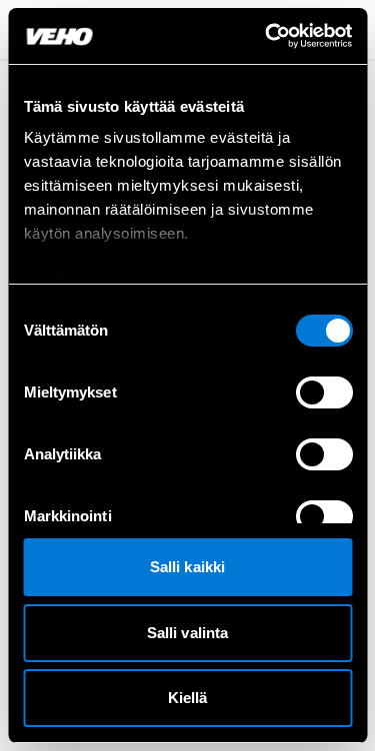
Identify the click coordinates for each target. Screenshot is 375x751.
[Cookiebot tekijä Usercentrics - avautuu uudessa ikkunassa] (267, 36)
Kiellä (188, 697)
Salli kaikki (187, 566)
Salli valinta (187, 632)
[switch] (323, 392)
